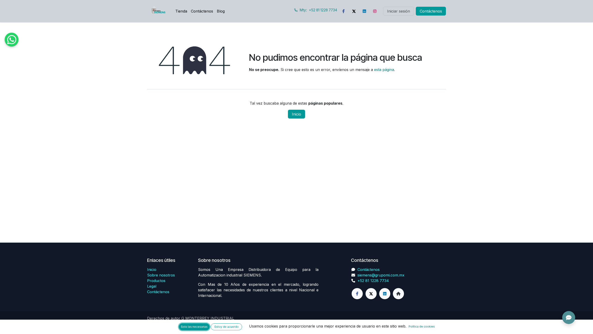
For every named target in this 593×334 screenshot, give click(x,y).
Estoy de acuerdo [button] (226, 326)
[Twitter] (354, 11)
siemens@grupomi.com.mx (380, 275)
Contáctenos (431, 11)
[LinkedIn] (364, 11)
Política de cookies (422, 326)
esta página (384, 69)
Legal (151, 286)
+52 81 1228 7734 (373, 280)
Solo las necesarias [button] (194, 326)
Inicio (296, 114)
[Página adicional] (398, 293)
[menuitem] (181, 11)
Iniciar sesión (398, 11)
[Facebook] (343, 11)
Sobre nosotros (161, 275)
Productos (156, 280)
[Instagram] (374, 11)
